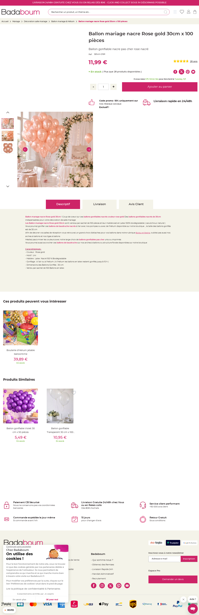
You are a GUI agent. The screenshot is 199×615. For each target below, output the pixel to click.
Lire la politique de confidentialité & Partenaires (33, 589)
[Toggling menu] (175, 12)
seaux (109, 104)
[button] (25, 149)
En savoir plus (19, 599)
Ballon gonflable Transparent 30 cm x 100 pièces (60, 432)
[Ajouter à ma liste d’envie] (34, 314)
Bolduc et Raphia (143, 233)
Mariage (16, 21)
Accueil (5, 21)
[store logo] (20, 12)
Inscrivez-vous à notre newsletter (166, 553)
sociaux (117, 104)
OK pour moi (52, 599)
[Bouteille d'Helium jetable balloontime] (20, 327)
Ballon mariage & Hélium (62, 21)
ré (105, 104)
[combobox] (108, 12)
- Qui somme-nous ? (102, 560)
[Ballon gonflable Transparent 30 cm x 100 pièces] (60, 406)
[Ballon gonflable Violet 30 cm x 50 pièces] (20, 406)
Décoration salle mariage (35, 21)
